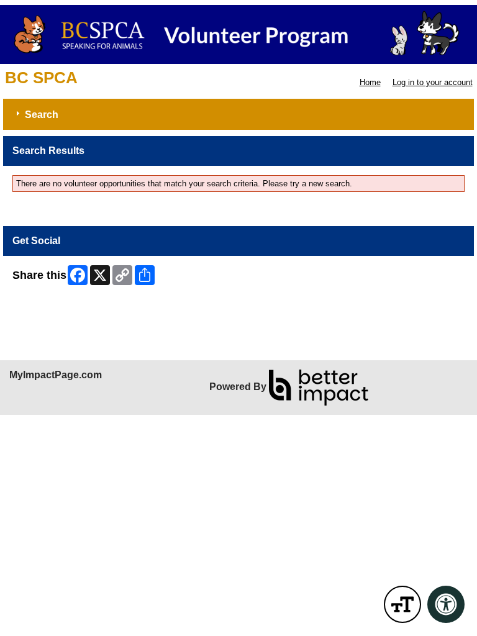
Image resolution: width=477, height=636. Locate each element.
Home (370, 82)
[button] (402, 604)
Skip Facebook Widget (53, 306)
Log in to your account (433, 82)
